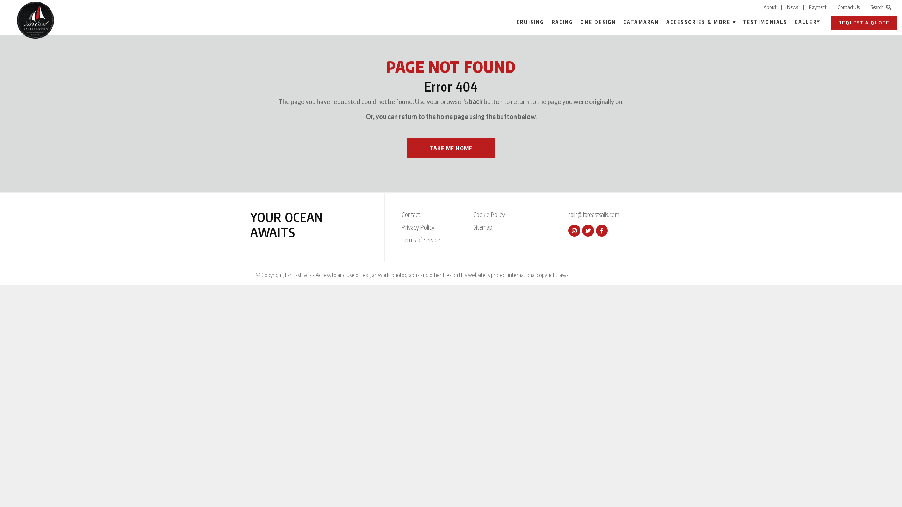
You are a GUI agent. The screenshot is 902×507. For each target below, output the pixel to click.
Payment (818, 7)
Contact (411, 214)
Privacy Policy (418, 227)
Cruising (530, 22)
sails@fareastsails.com (593, 214)
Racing (562, 22)
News (792, 7)
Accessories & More (698, 22)
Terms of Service (421, 240)
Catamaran (641, 22)
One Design (598, 22)
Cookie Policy (489, 214)
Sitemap (482, 227)
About (770, 7)
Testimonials (765, 22)
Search (877, 7)
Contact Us (849, 7)
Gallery (807, 22)
